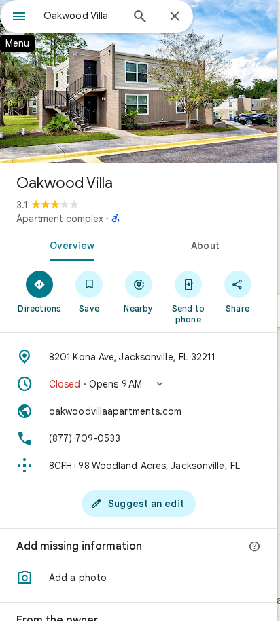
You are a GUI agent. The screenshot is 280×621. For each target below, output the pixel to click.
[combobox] (82, 15)
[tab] (69, 244)
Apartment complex (59, 218)
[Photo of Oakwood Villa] (138, 81)
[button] (138, 384)
